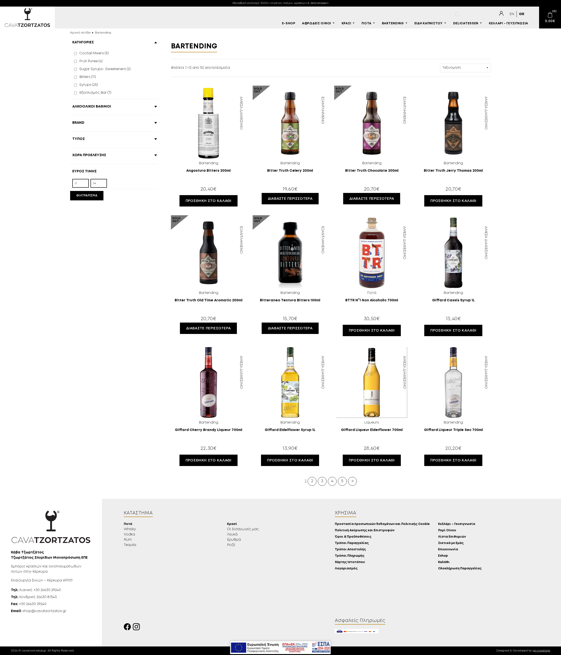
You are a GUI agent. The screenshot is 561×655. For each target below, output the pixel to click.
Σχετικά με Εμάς (451, 543)
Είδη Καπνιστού (428, 23)
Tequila (130, 545)
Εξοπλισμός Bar (95, 92)
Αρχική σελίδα (80, 33)
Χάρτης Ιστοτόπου (350, 562)
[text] (501, 13)
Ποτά (366, 23)
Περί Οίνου (447, 530)
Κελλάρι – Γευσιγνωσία (456, 524)
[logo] (27, 17)
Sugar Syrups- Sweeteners (105, 69)
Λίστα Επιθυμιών (452, 536)
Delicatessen (466, 23)
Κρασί (346, 23)
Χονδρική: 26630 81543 (34, 597)
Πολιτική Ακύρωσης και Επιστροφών (364, 530)
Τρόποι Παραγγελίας (352, 543)
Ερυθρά (234, 539)
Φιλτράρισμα (86, 195)
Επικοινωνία (448, 549)
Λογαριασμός (346, 568)
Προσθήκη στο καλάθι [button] (208, 201)
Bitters (87, 77)
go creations (541, 651)
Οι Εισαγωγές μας (243, 529)
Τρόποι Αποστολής (350, 549)
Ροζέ (231, 545)
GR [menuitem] (521, 14)
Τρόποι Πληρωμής (349, 555)
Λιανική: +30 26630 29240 (36, 590)
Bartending (393, 23)
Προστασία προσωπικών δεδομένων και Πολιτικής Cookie (382, 524)
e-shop (288, 23)
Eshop (443, 555)
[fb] (128, 628)
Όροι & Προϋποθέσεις (353, 536)
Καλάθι (444, 562)
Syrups (88, 85)
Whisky (130, 529)
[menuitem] (512, 14)
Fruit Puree (91, 61)
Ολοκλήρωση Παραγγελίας (460, 568)
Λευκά (232, 534)
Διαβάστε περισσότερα (290, 198)
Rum (128, 539)
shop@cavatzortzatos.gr (38, 611)
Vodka (129, 534)
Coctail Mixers (94, 53)
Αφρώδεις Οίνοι (316, 23)
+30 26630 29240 (28, 604)
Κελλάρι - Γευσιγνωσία (508, 23)
